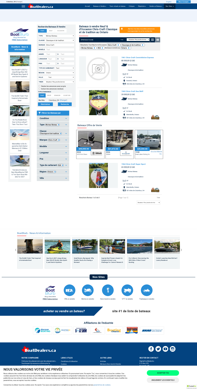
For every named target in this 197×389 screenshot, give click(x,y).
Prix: (40, 63)
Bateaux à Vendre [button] (99, 6)
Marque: (42, 45)
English (168, 2)
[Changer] (14, 2)
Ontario (50, 172)
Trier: (41, 82)
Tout (42, 31)
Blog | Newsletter (19, 39)
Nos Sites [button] (169, 6)
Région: (42, 73)
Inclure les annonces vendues (52, 89)
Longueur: (43, 59)
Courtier (66, 95)
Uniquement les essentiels (162, 380)
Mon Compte (183, 2)
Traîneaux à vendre (146, 299)
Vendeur (57, 95)
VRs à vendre (69, 299)
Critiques (132, 6)
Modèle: (42, 49)
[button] (192, 387)
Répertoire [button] (141, 6)
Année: (41, 54)
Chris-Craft (52, 140)
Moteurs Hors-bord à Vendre (110, 364)
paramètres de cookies (101, 385)
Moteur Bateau (51, 125)
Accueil (87, 6)
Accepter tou (163, 373)
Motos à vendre (87, 299)
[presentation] (16, 249)
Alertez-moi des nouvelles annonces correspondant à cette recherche (141, 30)
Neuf (50, 31)
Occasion (60, 31)
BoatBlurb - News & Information (34, 233)
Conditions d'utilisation (69, 361)
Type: (41, 36)
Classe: (42, 40)
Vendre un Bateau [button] (155, 6)
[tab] (53, 118)
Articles (103, 361)
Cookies (64, 364)
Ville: (41, 77)
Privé (49, 95)
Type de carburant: (47, 68)
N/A (59, 165)
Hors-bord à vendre (107, 299)
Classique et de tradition (49, 133)
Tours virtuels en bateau (117, 6)
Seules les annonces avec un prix (53, 86)
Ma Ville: (42, 100)
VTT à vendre (127, 299)
